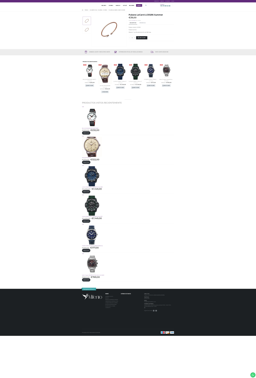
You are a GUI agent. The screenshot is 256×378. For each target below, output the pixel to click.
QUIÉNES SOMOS (109, 296)
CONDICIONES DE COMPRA (111, 302)
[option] (86, 20)
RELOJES (104, 5)
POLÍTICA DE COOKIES (110, 306)
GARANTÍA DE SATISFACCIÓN (111, 301)
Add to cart (142, 37)
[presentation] (92, 29)
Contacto (156, 1)
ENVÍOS (107, 298)
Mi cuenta (167, 1)
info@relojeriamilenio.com (150, 301)
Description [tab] (133, 22)
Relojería (131, 5)
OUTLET (125, 5)
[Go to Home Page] (82, 10)
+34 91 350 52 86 (165, 6)
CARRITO (162, 1)
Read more (105, 91)
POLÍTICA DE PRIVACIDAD (111, 304)
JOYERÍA (111, 5)
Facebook (154, 311)
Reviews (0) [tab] (143, 22)
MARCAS (118, 5)
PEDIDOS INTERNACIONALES (111, 299)
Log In (172, 1)
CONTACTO (107, 307)
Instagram (156, 311)
